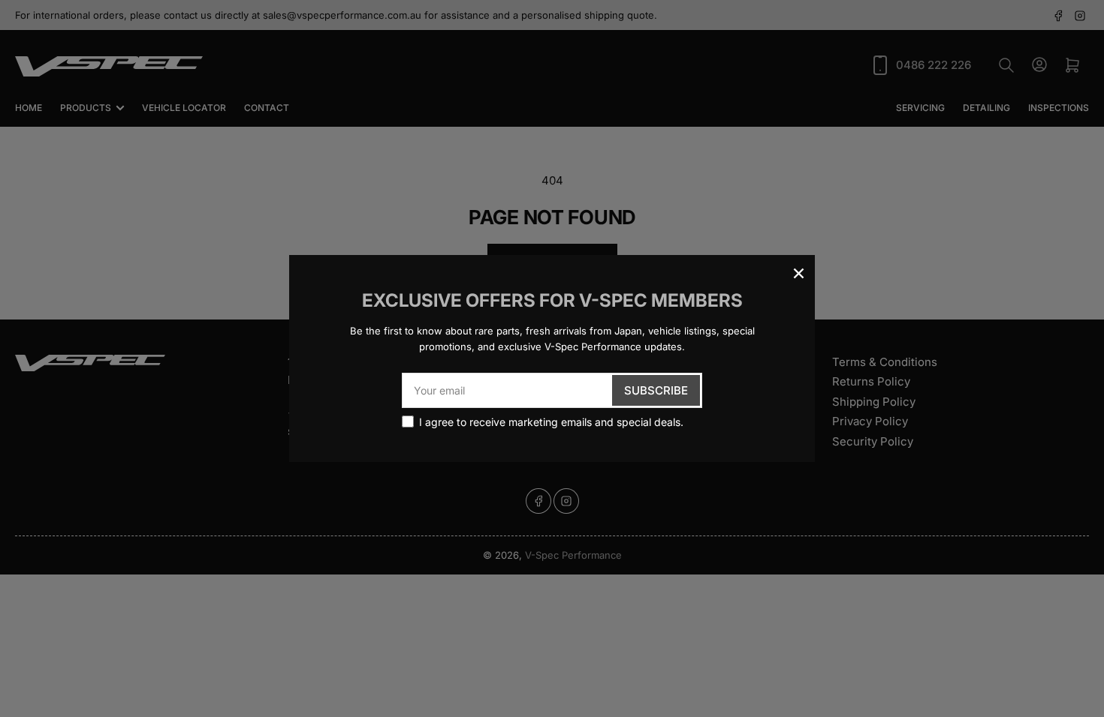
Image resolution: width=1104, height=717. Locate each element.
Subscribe (656, 390)
